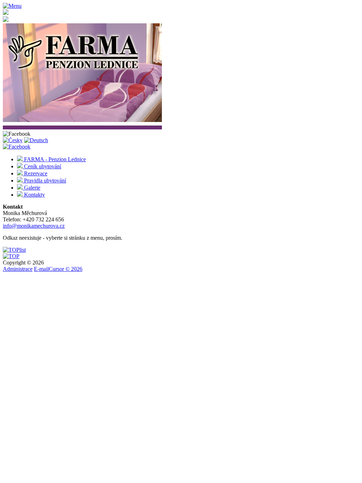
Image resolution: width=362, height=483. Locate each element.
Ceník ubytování (42, 166)
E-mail (41, 269)
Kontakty (34, 195)
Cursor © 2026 (65, 269)
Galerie (31, 188)
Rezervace (35, 173)
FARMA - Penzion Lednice (54, 159)
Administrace (18, 269)
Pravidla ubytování (44, 181)
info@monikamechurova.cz (34, 226)
